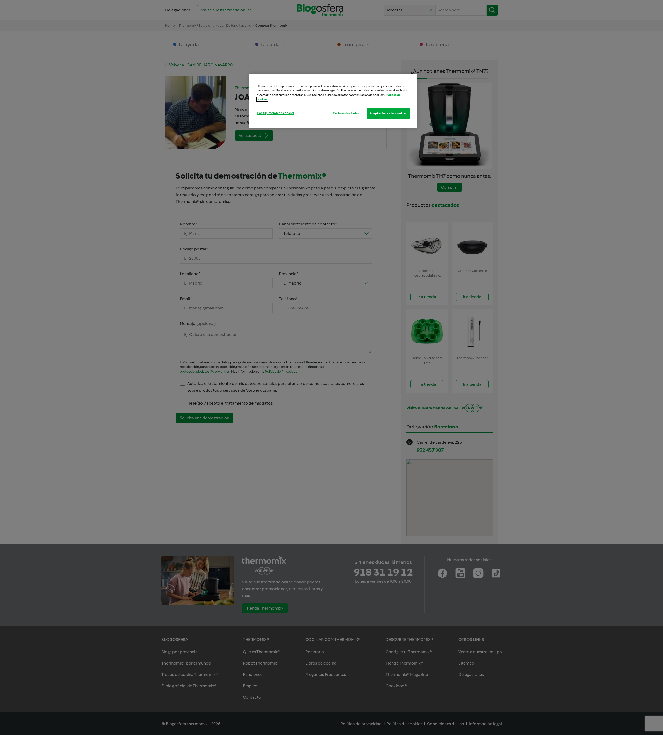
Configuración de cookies (275, 113)
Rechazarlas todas (346, 113)
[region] (333, 101)
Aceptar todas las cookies (388, 113)
